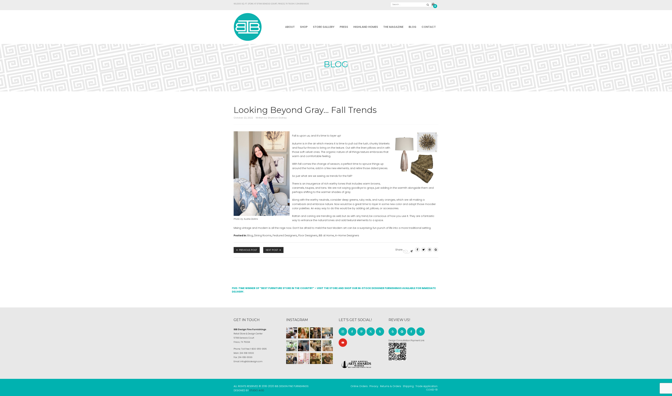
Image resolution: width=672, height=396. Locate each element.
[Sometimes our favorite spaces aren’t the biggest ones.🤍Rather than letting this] (303, 358)
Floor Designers (307, 235)
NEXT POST (272, 250)
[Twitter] (423, 249)
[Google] (402, 331)
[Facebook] (417, 249)
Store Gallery (323, 27)
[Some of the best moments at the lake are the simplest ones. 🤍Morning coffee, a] (291, 345)
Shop (304, 27)
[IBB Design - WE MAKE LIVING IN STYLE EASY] (248, 27)
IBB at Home (326, 235)
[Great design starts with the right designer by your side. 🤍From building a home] (327, 345)
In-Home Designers (347, 235)
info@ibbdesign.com (251, 361)
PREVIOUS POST (248, 250)
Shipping (408, 386)
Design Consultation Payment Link (406, 340)
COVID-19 (432, 389)
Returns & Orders (390, 386)
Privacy (373, 386)
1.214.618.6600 (302, 3)
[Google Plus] (435, 249)
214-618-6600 (247, 353)
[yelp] (392, 331)
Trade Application (426, 386)
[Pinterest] (429, 249)
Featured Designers (285, 235)
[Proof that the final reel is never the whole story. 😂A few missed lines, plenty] (303, 345)
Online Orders (359, 386)
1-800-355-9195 (258, 348)
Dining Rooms (262, 235)
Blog (412, 27)
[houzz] (380, 331)
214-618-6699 (245, 357)
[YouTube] (343, 342)
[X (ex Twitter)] (370, 331)
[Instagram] (343, 331)
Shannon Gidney (277, 117)
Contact (429, 27)
